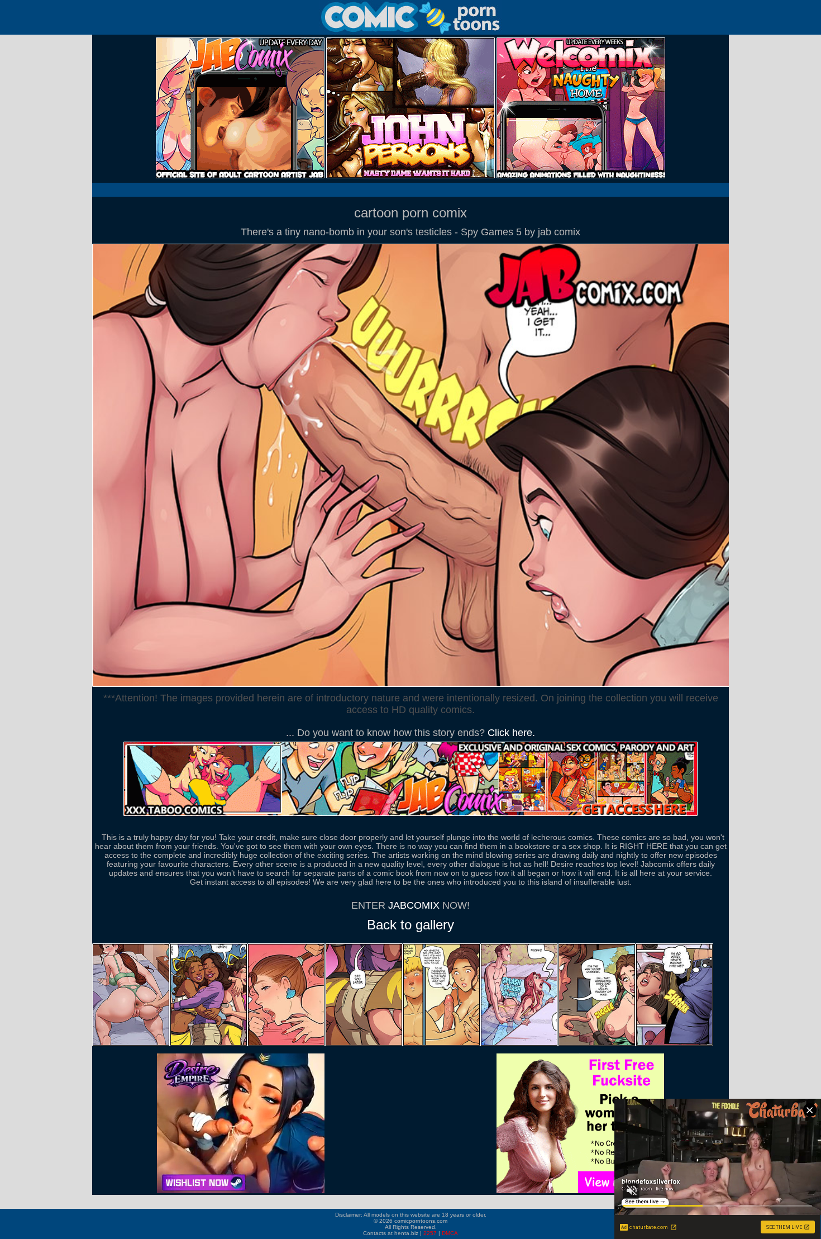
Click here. (511, 732)
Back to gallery (410, 924)
